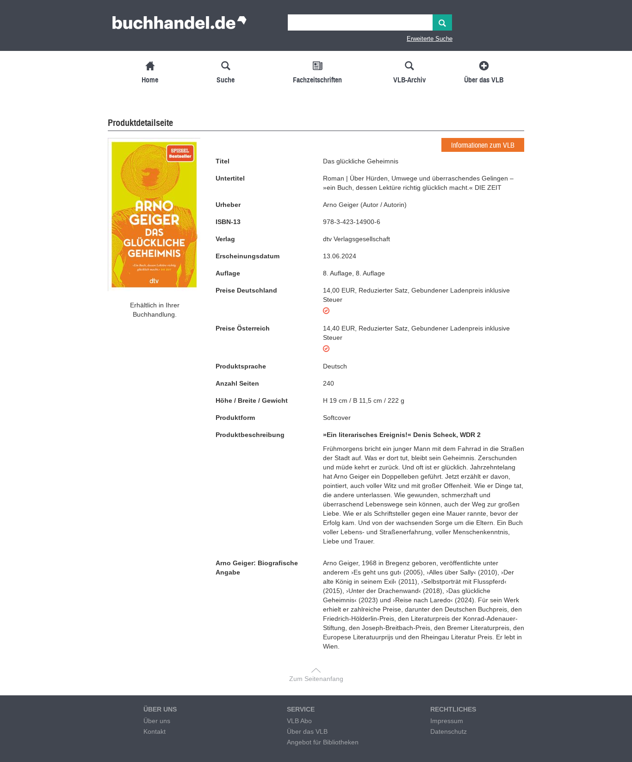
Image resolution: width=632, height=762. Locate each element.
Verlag (225, 239)
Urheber (228, 204)
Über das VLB (307, 731)
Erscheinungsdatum (247, 256)
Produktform (235, 417)
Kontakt (154, 731)
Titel (222, 161)
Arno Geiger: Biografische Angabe (257, 567)
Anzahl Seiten (237, 383)
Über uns (156, 721)
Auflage (228, 273)
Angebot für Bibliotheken (323, 742)
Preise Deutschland (246, 290)
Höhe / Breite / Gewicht (252, 400)
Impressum (446, 721)
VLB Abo (299, 721)
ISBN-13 (228, 221)
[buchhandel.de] (179, 25)
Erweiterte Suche (429, 38)
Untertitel (230, 178)
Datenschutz (448, 731)
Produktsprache (241, 366)
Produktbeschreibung (250, 434)
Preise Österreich (243, 328)
